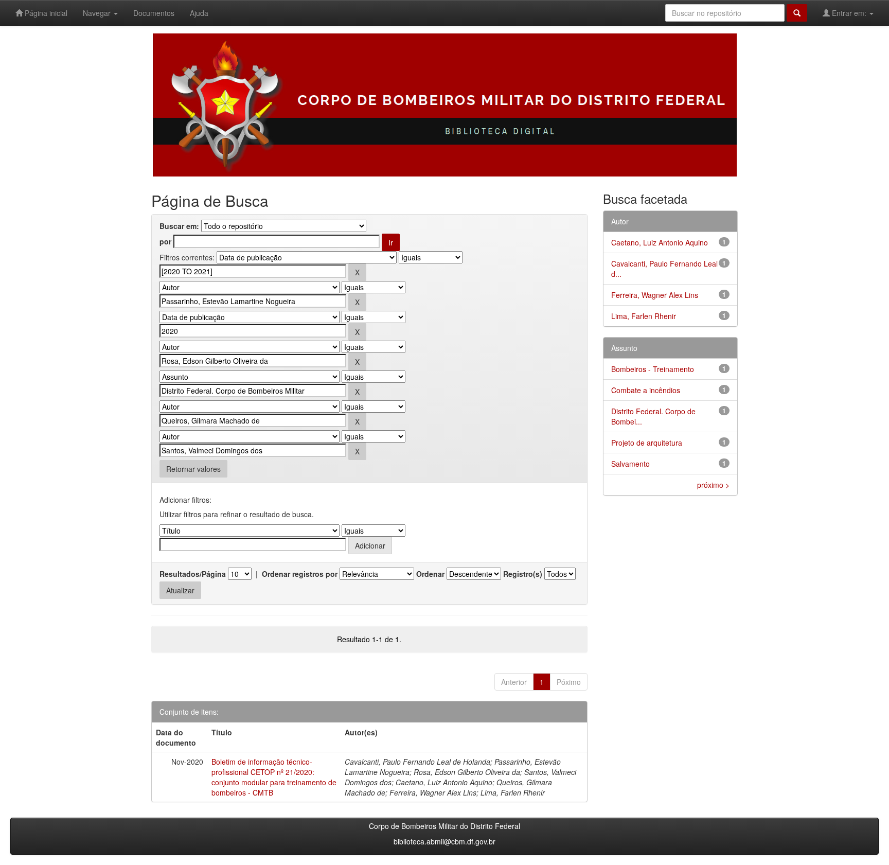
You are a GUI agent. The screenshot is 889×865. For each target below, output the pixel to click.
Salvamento (630, 463)
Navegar (98, 13)
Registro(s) (522, 574)
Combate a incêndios (645, 390)
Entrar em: (849, 13)
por (165, 241)
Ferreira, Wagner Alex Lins (654, 295)
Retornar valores (193, 469)
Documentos (153, 13)
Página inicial (45, 13)
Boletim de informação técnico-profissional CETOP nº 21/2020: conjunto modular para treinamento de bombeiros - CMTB (273, 777)
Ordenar (430, 574)
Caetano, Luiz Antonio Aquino (659, 242)
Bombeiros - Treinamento (652, 369)
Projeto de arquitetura (646, 442)
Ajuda (199, 13)
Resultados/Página (192, 574)
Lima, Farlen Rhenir (643, 316)
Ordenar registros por (299, 574)
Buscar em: (179, 226)
